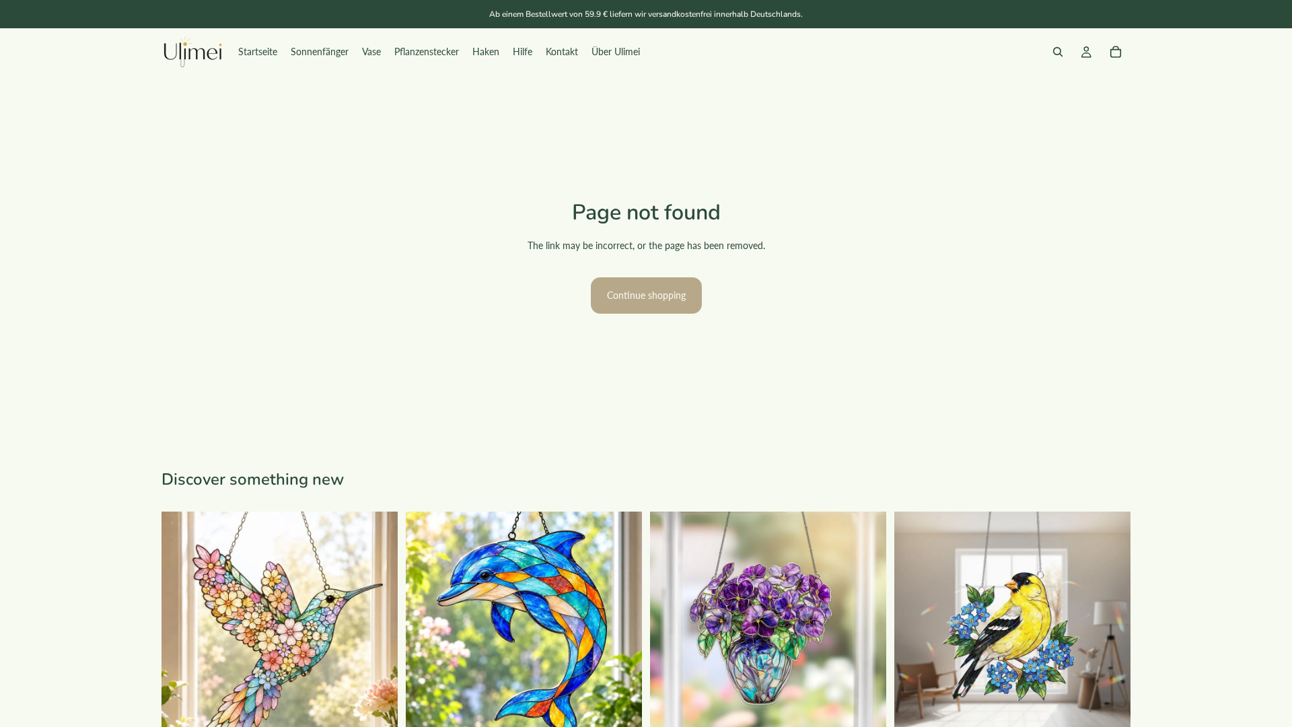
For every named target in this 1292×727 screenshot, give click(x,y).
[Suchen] (1058, 52)
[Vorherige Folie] (182, 630)
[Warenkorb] (1115, 52)
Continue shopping (646, 295)
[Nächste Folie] (377, 630)
